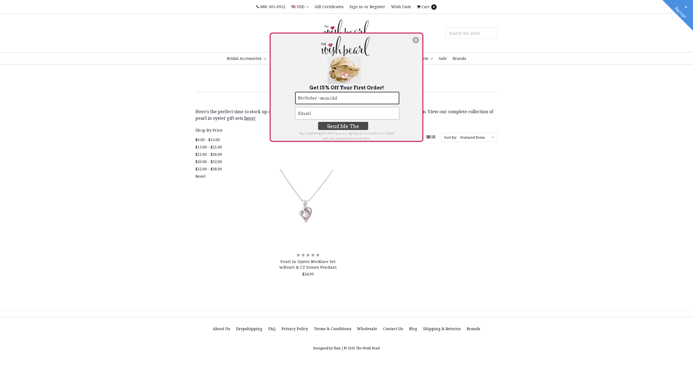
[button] (416, 40)
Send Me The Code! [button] (343, 126)
